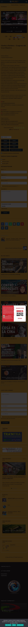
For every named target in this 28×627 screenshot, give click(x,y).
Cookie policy (20, 625)
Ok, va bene (8, 625)
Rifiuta (14, 625)
